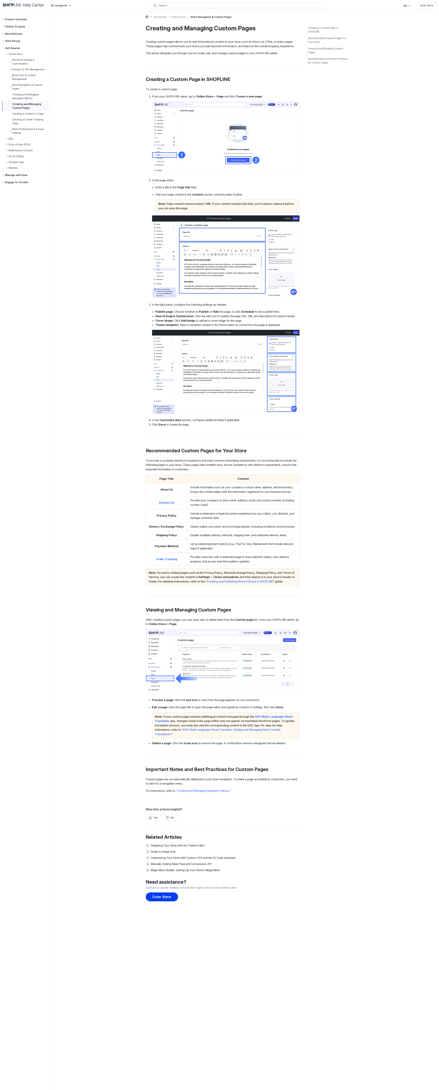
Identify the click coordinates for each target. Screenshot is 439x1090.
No (172, 817)
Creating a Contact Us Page (28, 113)
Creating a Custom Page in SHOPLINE (323, 29)
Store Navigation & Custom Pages (211, 16)
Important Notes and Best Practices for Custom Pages (328, 60)
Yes (155, 817)
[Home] (23, 5)
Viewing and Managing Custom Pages (325, 50)
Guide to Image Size (163, 851)
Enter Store (426, 5)
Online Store (179, 16)
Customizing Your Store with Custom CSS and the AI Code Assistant (193, 857)
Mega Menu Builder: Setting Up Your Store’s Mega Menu (185, 870)
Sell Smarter (160, 16)
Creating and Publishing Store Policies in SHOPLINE (240, 581)
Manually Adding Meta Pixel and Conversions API (181, 864)
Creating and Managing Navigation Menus (203, 790)
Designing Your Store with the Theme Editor (178, 845)
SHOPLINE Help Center (147, 17)
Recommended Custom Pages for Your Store (327, 40)
